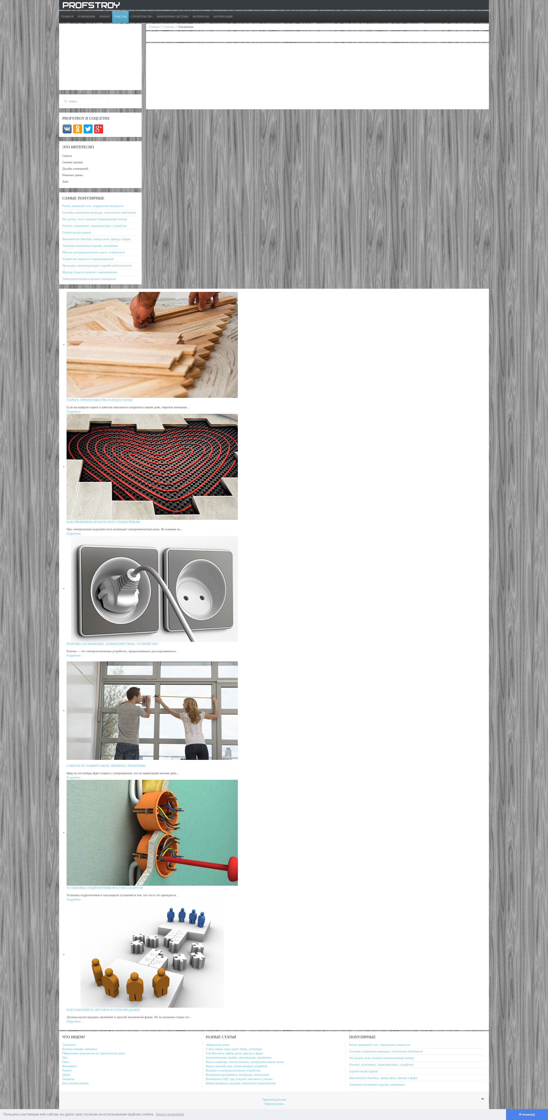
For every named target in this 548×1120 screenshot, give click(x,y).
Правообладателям (274, 1099)
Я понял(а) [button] (527, 1114)
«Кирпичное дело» (218, 1044)
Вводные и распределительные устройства (233, 1070)
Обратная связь (274, 1103)
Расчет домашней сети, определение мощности (92, 206)
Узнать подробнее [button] (170, 1114)
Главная (67, 16)
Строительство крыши (76, 232)
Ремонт (104, 16)
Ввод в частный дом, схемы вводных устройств (236, 1066)
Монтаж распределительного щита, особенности (93, 252)
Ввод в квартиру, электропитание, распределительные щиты (245, 1062)
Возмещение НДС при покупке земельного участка (239, 1079)
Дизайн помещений (75, 168)
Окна (65, 1062)
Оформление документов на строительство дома (93, 1053)
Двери (66, 1074)
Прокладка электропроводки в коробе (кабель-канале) (97, 265)
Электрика (69, 1044)
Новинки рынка (72, 175)
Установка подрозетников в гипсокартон (105, 888)
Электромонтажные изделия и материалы (89, 279)
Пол (64, 1057)
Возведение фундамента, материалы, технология (237, 1074)
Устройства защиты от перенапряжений (88, 259)
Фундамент (69, 1066)
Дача (65, 181)
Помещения (86, 16)
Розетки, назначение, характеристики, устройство (94, 225)
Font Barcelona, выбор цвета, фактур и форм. (235, 1053)
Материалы (201, 16)
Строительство (141, 16)
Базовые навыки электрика (79, 1049)
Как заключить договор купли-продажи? (103, 1010)
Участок (120, 16)
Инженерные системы (172, 16)
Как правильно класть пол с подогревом (103, 522)
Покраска (68, 1079)
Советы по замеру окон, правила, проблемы (106, 766)
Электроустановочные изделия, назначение (90, 245)
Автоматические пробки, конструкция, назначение (238, 1057)
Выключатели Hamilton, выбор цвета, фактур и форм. (96, 239)
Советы (67, 155)
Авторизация (222, 16)
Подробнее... (75, 411)
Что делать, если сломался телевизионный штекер (94, 219)
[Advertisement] (277, 76)
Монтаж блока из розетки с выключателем (89, 272)
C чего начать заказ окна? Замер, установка (234, 1049)
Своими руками (72, 162)
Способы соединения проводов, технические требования (99, 212)
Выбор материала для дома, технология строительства (240, 1083)
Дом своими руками (75, 1083)
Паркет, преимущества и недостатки (100, 400)
